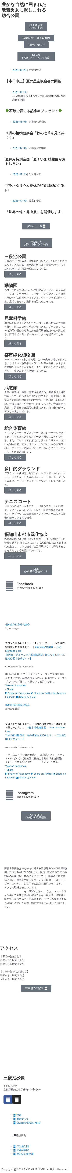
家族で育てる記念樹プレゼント (33, 111)
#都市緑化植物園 (44, 647)
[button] (36, 26)
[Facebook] (7, 1099)
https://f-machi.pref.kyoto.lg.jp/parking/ (42, 939)
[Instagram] (16, 1099)
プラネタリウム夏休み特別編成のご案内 (35, 187)
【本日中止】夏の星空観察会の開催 (33, 81)
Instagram (25, 793)
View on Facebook (15, 685)
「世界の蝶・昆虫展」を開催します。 (35, 212)
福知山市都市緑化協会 (17, 624)
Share (10, 689)
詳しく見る (15, 274)
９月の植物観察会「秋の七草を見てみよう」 (35, 135)
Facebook (25, 584)
